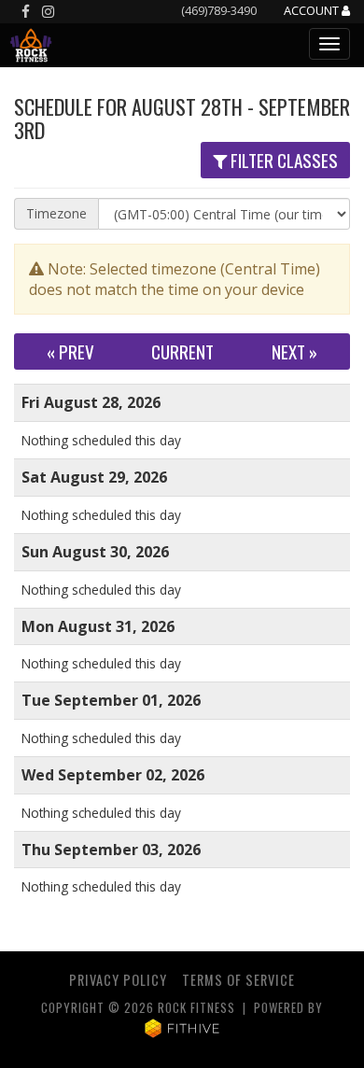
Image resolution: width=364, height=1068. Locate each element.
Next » (294, 351)
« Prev (70, 351)
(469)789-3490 (219, 10)
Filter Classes (282, 160)
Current (182, 351)
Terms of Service (238, 980)
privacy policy (118, 980)
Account (313, 11)
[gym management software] (182, 1026)
